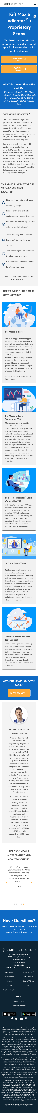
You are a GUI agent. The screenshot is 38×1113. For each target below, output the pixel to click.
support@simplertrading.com (19, 932)
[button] (6, 882)
